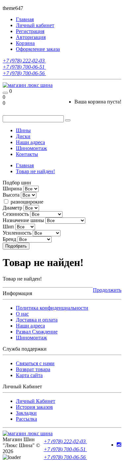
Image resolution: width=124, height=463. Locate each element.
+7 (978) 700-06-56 (24, 73)
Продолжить (107, 290)
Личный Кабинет (35, 401)
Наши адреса (30, 142)
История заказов (34, 407)
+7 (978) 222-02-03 (24, 60)
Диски (23, 136)
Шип (8, 226)
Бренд (9, 239)
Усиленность (17, 233)
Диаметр (12, 208)
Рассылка (26, 419)
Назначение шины (23, 220)
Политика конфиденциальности (52, 308)
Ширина (12, 188)
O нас (22, 314)
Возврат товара (33, 369)
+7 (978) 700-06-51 (24, 67)
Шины (23, 130)
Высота (11, 195)
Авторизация (31, 37)
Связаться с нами (35, 363)
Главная (25, 165)
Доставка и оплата (37, 320)
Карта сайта (29, 375)
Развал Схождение (37, 331)
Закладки (26, 413)
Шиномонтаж (31, 148)
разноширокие (26, 202)
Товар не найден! (35, 171)
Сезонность (16, 214)
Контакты (27, 154)
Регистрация (30, 31)
